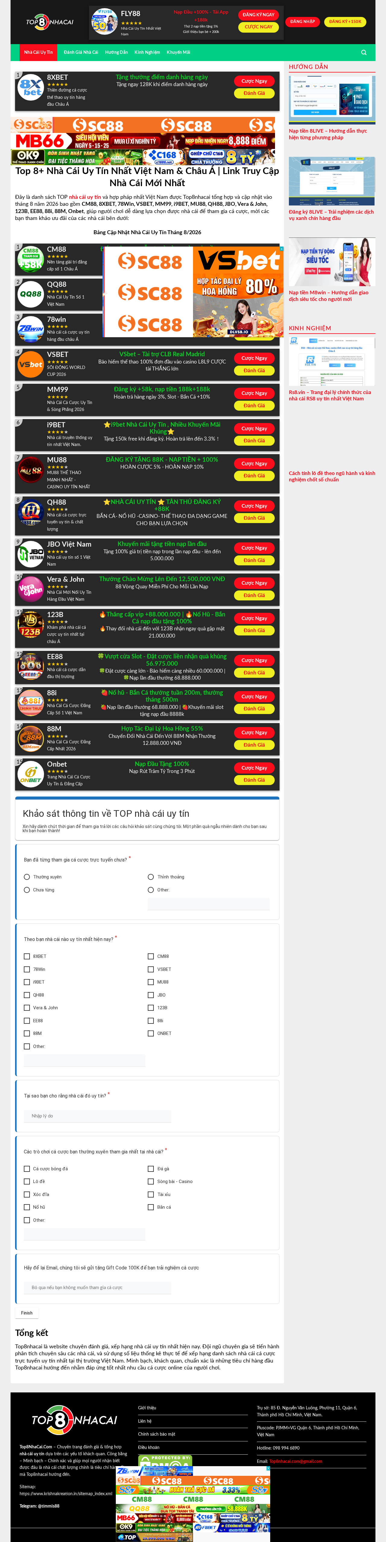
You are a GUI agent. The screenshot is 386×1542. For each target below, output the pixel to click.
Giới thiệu (147, 1408)
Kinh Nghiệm (147, 52)
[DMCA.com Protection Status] (165, 1464)
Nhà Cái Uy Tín (38, 52)
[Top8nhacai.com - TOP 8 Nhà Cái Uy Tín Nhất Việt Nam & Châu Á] (50, 22)
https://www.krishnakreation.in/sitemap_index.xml (66, 1494)
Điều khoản (149, 1448)
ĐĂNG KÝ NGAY (258, 15)
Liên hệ (144, 1421)
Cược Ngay (254, 81)
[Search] (363, 53)
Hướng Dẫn (116, 52)
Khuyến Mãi (178, 52)
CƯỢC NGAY (259, 27)
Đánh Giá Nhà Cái (81, 52)
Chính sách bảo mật (156, 1434)
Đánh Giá (254, 93)
